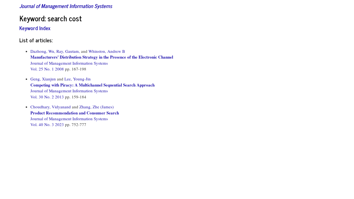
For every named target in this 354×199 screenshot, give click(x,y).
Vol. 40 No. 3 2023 (47, 124)
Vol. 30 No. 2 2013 (47, 97)
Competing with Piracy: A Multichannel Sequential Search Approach (92, 85)
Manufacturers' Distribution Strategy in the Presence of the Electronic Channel (101, 57)
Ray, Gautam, (68, 51)
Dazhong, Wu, (42, 51)
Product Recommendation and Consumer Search (74, 113)
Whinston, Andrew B (106, 51)
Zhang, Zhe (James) (96, 106)
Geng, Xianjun (43, 79)
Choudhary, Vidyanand (50, 106)
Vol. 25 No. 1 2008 (47, 69)
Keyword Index (34, 27)
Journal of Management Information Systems (65, 5)
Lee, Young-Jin (77, 79)
